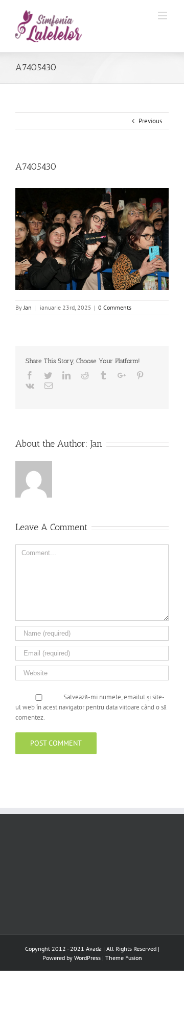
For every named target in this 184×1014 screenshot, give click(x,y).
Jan (28, 307)
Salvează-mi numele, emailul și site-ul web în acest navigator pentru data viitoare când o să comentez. (91, 707)
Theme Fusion (123, 958)
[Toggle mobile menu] (163, 15)
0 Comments (114, 307)
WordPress (87, 958)
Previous (150, 121)
